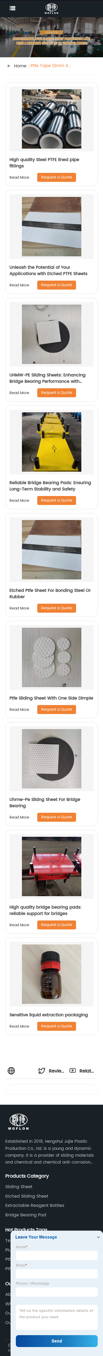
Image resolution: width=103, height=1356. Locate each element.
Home (20, 66)
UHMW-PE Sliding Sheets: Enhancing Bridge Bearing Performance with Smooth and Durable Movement (48, 381)
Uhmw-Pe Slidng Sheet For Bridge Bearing (45, 802)
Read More (19, 177)
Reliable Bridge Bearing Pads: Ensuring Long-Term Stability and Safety (50, 486)
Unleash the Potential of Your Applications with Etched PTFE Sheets (48, 270)
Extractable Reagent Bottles (34, 1205)
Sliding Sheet (18, 1187)
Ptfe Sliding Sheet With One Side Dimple (51, 698)
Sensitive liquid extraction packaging (49, 1015)
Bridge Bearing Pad (25, 1215)
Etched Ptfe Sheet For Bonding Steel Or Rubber (50, 593)
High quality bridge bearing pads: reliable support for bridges (46, 910)
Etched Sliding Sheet (26, 1196)
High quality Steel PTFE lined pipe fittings (44, 162)
